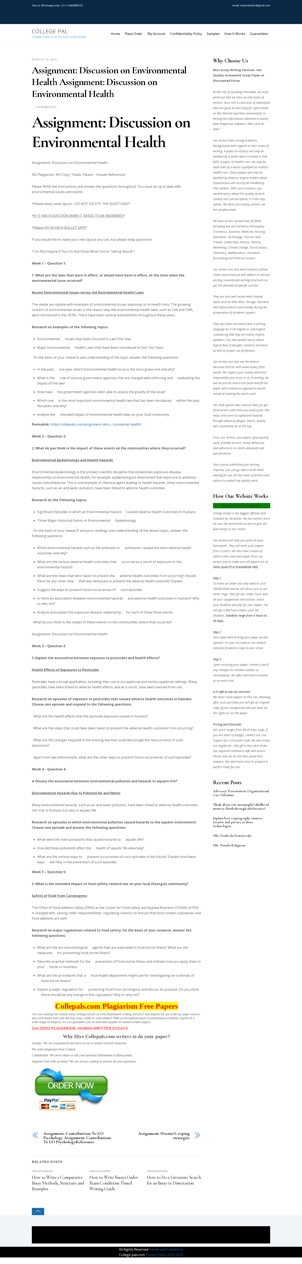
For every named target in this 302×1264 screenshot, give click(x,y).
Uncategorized (46, 107)
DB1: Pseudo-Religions (229, 845)
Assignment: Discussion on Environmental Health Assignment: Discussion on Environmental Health (109, 82)
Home (115, 33)
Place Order (134, 33)
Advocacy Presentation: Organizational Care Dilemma (241, 793)
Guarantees (259, 33)
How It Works (234, 33)
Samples (213, 33)
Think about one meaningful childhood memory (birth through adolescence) (241, 807)
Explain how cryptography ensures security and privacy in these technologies (237, 822)
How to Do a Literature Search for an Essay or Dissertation (174, 1180)
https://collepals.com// (96, 424)
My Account (156, 33)
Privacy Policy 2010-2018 (164, 1254)
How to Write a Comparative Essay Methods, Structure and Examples (58, 1183)
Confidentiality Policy (186, 33)
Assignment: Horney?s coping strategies (163, 1136)
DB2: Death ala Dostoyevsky (232, 836)
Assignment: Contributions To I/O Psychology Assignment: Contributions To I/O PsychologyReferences (77, 1138)
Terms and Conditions (165, 1249)
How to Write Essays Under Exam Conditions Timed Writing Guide (113, 1183)
